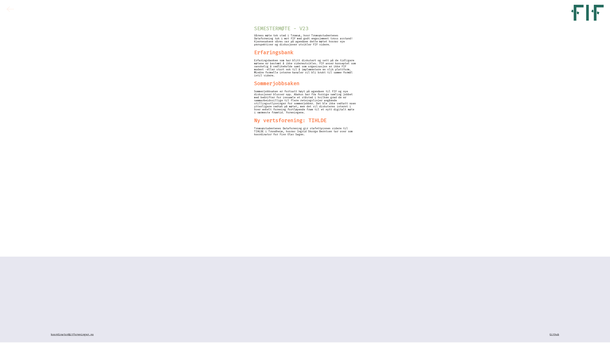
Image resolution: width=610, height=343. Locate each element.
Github (554, 334)
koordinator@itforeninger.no (72, 334)
